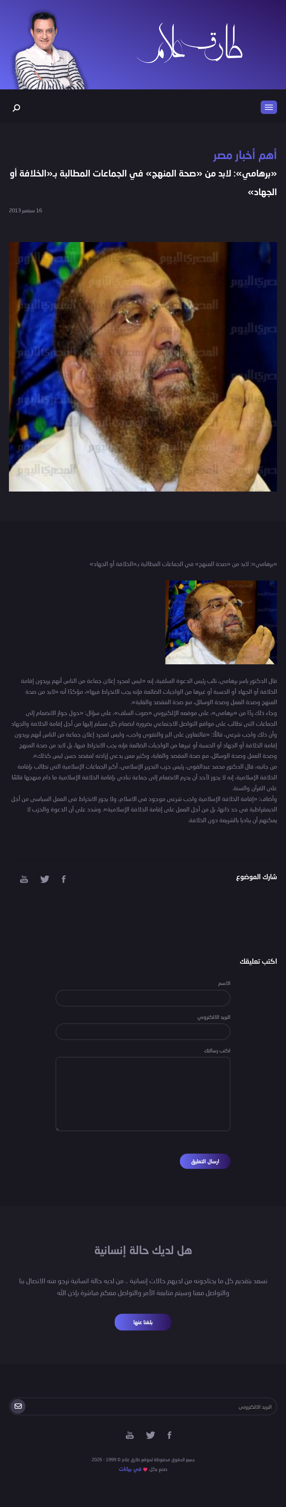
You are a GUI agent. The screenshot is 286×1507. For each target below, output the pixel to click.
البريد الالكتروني (214, 1017)
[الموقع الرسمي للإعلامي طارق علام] (189, 42)
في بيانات (130, 1469)
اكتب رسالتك (217, 1050)
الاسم (224, 983)
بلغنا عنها (143, 1322)
